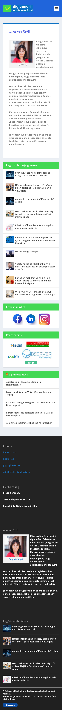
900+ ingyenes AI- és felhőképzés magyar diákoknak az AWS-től (32, 174)
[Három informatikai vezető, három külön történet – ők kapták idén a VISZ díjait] (10, 187)
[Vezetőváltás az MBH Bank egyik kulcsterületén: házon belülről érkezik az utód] (10, 266)
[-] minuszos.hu (18, 374)
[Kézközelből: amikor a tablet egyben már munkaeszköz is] (10, 227)
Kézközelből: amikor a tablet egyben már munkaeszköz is (34, 226)
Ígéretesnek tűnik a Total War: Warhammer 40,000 (29, 393)
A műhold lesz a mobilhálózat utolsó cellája (34, 200)
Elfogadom (10, 705)
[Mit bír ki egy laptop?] (10, 253)
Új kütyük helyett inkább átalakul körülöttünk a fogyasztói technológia (35, 293)
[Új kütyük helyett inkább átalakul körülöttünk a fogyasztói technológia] (10, 294)
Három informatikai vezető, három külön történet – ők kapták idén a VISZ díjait (34, 188)
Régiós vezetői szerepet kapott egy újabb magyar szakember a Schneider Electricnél (35, 240)
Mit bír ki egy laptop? (26, 251)
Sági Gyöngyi (16, 559)
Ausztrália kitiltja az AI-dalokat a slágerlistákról (24, 383)
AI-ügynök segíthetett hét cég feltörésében (29, 422)
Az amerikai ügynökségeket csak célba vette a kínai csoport (30, 404)
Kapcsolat (8, 458)
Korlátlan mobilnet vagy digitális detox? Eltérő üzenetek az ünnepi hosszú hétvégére (33, 280)
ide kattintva (9, 699)
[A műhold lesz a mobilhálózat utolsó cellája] (10, 201)
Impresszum (9, 452)
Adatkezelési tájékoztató (16, 472)
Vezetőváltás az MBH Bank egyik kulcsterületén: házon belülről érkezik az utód (35, 266)
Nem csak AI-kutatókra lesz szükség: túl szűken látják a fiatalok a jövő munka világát (34, 214)
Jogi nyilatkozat (11, 465)
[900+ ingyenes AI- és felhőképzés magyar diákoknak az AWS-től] (10, 175)
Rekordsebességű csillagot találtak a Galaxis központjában (29, 414)
